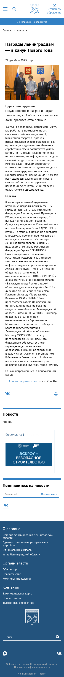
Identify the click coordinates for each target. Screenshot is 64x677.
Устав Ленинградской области (21, 554)
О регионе (11, 528)
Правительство (12, 574)
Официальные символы (17, 550)
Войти (42, 673)
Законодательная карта (17, 593)
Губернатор (10, 569)
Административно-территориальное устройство (25, 544)
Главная (7, 30)
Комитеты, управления (17, 578)
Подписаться (49, 494)
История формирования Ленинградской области (28, 536)
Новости (22, 30)
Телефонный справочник (18, 602)
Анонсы (7, 421)
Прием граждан (12, 598)
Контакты (11, 587)
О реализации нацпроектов (32, 21)
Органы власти (15, 563)
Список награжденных (23, 381)
